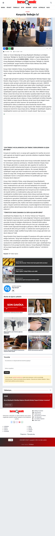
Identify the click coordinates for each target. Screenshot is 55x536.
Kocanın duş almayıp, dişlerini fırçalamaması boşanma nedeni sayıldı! (14, 351)
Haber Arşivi (37, 420)
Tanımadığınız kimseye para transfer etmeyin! (38, 331)
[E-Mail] (13, 291)
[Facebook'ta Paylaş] (4, 48)
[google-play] (31, 434)
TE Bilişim (31, 444)
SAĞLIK (35, 7)
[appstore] (23, 434)
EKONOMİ (28, 7)
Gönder (7, 372)
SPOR (22, 7)
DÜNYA (6, 428)
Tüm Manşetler (38, 417)
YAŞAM (30, 431)
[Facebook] (11, 422)
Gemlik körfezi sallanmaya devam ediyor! (13, 312)
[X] (14, 422)
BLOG (48, 7)
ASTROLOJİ (42, 7)
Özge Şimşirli (15, 287)
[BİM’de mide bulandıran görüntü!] (39, 342)
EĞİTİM (30, 428)
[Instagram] (17, 422)
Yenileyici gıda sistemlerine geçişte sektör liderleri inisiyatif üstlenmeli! (37, 314)
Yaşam (27, 11)
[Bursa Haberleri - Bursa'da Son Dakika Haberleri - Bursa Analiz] (27, 2)
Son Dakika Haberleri (39, 418)
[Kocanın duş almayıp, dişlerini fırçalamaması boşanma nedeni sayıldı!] (15, 342)
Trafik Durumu (37, 414)
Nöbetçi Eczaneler (38, 410)
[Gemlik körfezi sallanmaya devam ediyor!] (15, 305)
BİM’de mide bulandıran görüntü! (35, 350)
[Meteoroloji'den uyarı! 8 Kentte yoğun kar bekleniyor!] (15, 324)
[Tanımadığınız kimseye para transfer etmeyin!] (39, 324)
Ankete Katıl (8, 405)
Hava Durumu (37, 412)
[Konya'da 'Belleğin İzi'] (27, 32)
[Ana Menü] (3, 3)
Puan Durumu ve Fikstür (40, 415)
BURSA (3, 7)
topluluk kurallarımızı (18, 377)
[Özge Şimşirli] (7, 288)
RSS (11, 440)
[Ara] (51, 3)
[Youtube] (19, 422)
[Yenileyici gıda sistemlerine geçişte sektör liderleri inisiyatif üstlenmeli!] (39, 305)
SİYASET (9, 7)
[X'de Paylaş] (7, 48)
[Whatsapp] (22, 422)
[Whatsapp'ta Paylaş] (9, 48)
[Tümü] (50, 390)
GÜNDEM (6, 426)
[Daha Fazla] (12, 48)
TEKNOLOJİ (16, 7)
